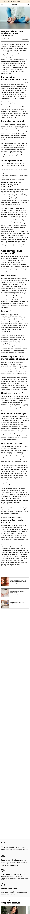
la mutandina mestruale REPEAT (14, 144)
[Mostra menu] (1, 4)
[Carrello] (27, 4)
